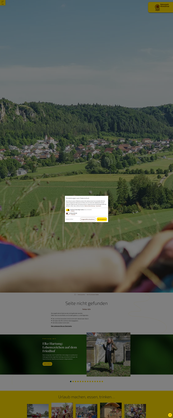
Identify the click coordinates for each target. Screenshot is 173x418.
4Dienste (72, 214)
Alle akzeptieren (102, 219)
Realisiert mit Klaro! (69, 219)
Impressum (98, 206)
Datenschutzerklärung (89, 206)
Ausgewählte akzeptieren (88, 219)
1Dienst (72, 211)
